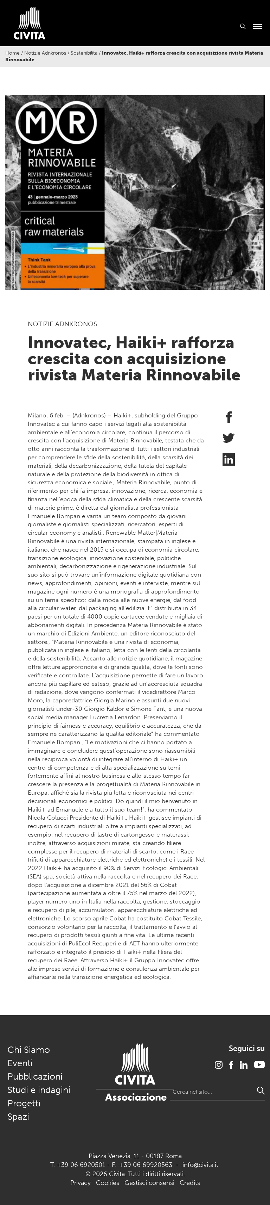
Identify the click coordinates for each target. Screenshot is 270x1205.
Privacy (80, 1183)
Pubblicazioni (35, 1076)
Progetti (23, 1103)
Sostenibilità (84, 53)
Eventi (20, 1063)
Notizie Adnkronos (45, 53)
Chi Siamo (28, 1049)
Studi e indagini (38, 1090)
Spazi (18, 1116)
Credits (190, 1183)
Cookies (107, 1183)
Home (12, 53)
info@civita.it (200, 1165)
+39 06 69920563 (146, 1165)
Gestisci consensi (149, 1183)
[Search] (261, 1090)
